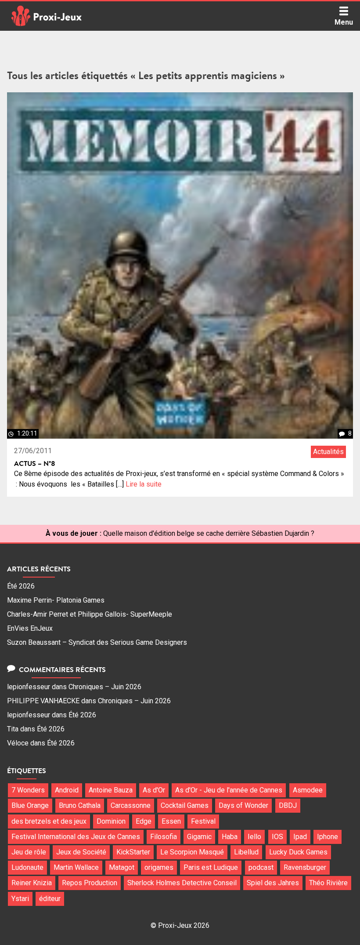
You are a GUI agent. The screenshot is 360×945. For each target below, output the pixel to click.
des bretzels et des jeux (48, 821)
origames (158, 867)
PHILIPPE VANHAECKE (43, 701)
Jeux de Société (81, 852)
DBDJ (288, 805)
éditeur (50, 898)
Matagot (121, 867)
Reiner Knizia (31, 883)
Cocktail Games (185, 805)
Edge (143, 821)
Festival (203, 821)
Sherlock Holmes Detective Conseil (182, 883)
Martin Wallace (76, 867)
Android (67, 790)
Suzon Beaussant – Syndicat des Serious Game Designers (97, 642)
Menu (344, 22)
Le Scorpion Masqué (192, 852)
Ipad (300, 836)
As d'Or (154, 790)
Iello (254, 836)
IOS (277, 836)
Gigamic (199, 836)
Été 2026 (21, 586)
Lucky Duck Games (298, 852)
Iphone (327, 836)
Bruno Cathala (80, 805)
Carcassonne (131, 805)
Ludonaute (27, 867)
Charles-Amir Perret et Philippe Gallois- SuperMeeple (89, 614)
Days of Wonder (243, 805)
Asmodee (308, 790)
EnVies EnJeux (30, 628)
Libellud (246, 852)
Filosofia (163, 836)
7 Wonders (28, 790)
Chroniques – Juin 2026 (104, 687)
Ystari (20, 898)
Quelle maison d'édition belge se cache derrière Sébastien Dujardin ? (208, 533)
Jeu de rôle (28, 852)
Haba (230, 836)
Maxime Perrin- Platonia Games (55, 600)
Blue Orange (30, 805)
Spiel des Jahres (273, 883)
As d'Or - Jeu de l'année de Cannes (228, 790)
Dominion (111, 821)
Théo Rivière (328, 883)
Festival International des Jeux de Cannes (75, 836)
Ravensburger (305, 867)
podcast (261, 867)
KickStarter (133, 852)
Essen (171, 821)
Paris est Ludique (211, 867)
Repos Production (89, 883)
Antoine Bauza (111, 790)
